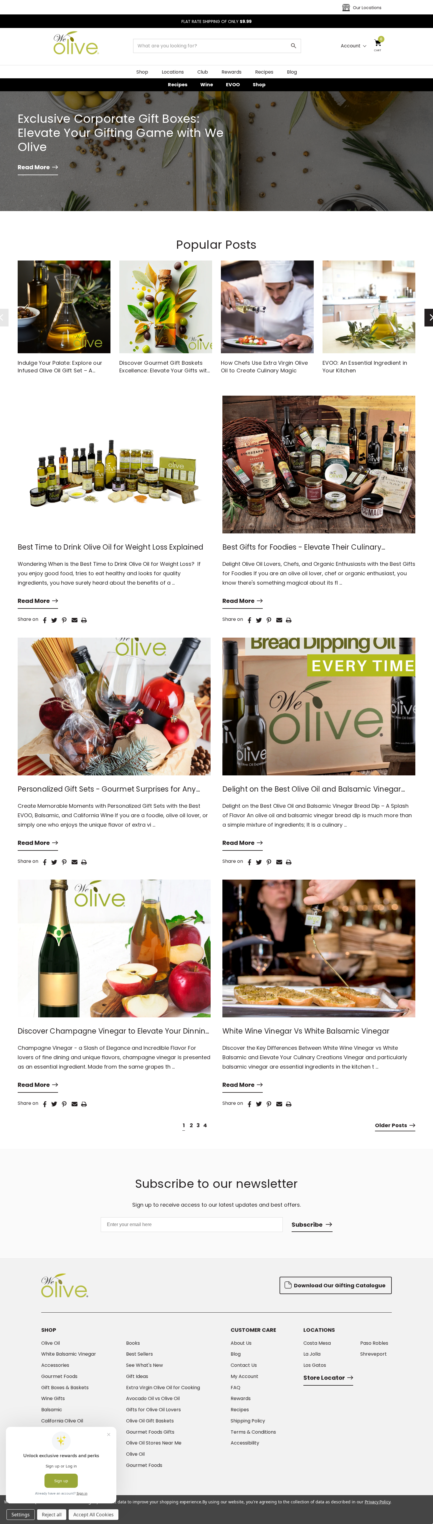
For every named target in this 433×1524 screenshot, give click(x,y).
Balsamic (51, 1410)
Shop (142, 72)
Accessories (55, 1365)
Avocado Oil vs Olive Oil (153, 1398)
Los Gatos (314, 1365)
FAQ (235, 1387)
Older (391, 1125)
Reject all (52, 1514)
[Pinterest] (64, 620)
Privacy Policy (377, 1502)
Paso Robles (374, 1343)
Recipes (264, 72)
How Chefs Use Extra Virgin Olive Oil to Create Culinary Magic (264, 366)
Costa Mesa (317, 1343)
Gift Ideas (137, 1376)
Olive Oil (50, 1343)
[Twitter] (54, 620)
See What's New (144, 1365)
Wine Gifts (53, 1398)
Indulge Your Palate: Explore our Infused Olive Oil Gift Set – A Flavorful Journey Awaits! (60, 370)
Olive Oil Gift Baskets (150, 1421)
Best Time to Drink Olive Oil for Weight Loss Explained (111, 547)
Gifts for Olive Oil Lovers (153, 1410)
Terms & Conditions (253, 1432)
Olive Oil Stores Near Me (153, 1443)
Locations (173, 72)
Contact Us (244, 1365)
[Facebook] (45, 620)
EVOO (233, 84)
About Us (241, 1343)
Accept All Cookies (93, 1514)
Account (351, 46)
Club (202, 72)
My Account (244, 1376)
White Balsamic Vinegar (68, 1354)
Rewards (232, 72)
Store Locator (324, 1378)
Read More (34, 167)
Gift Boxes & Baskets (65, 1387)
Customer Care (253, 1330)
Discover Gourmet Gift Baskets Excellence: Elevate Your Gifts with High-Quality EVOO (164, 370)
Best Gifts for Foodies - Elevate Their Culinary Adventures (301, 547)
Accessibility (245, 1443)
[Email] (74, 620)
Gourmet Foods (59, 1376)
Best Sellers (139, 1354)
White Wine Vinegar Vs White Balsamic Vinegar (305, 1031)
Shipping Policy (248, 1421)
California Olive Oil (62, 1421)
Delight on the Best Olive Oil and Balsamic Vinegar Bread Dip (311, 789)
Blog (292, 72)
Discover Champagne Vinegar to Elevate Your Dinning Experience (114, 1031)
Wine (206, 84)
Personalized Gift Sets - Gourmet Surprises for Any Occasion (107, 789)
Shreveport (373, 1354)
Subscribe (307, 1224)
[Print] (84, 620)
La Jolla (311, 1354)
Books (133, 1343)
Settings (20, 1514)
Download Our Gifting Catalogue (339, 1285)
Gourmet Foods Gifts (150, 1432)
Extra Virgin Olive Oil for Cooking (163, 1387)
